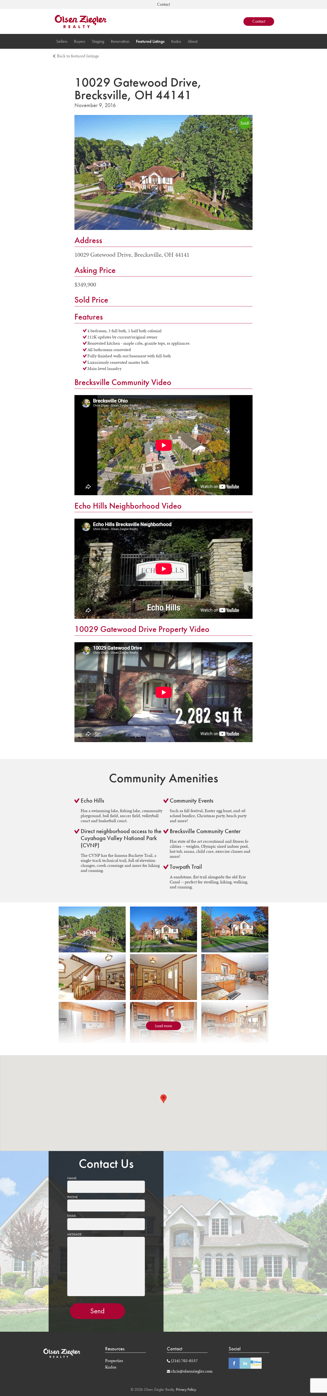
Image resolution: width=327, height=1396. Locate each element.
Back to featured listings (78, 56)
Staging (98, 41)
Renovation (120, 41)
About (192, 41)
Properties (114, 1360)
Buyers (79, 41)
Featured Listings (150, 41)
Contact (258, 21)
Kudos (176, 41)
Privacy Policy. (186, 1389)
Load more (163, 1025)
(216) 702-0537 (184, 1360)
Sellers (61, 41)
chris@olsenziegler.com (192, 1371)
